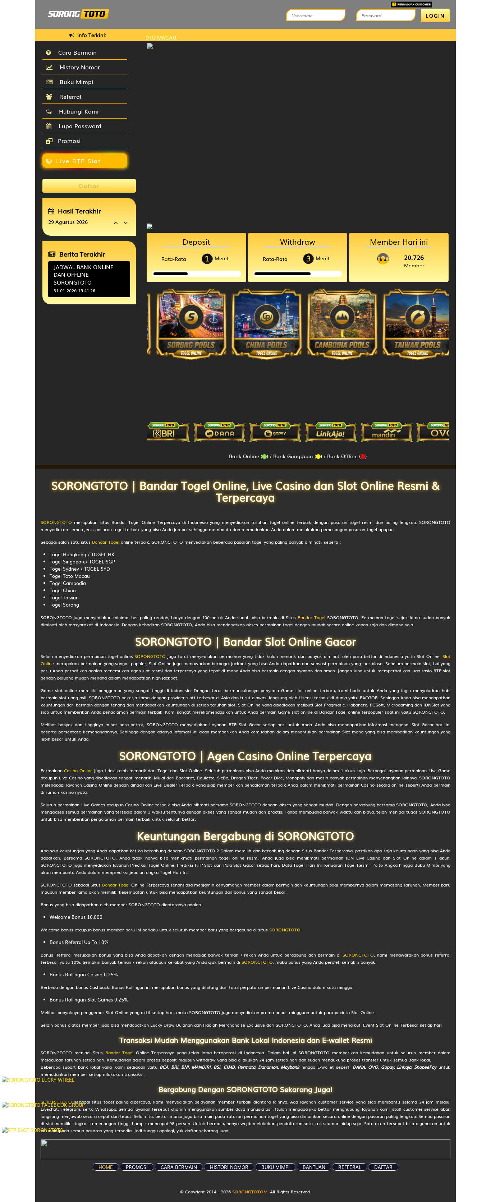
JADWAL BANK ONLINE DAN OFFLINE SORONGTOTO (84, 274)
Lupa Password (78, 125)
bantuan (314, 1167)
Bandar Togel (105, 542)
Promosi (68, 140)
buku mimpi (275, 1167)
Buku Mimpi (74, 81)
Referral (68, 96)
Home (105, 1167)
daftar (383, 1167)
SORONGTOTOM (249, 1191)
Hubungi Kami (76, 111)
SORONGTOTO (56, 522)
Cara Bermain (76, 52)
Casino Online (78, 770)
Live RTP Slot (78, 160)
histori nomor (229, 1167)
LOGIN (435, 15)
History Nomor (78, 67)
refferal (349, 1167)
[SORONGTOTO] (298, 225)
